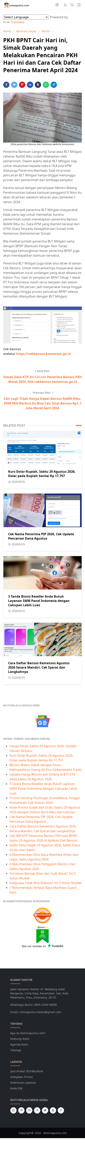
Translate (17, 22)
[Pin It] (22, 85)
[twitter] (45, 1110)
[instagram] (57, 5)
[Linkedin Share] (30, 85)
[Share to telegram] (54, 85)
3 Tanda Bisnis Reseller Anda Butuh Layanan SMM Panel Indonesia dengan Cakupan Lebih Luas (39, 600)
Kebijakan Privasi (21, 1077)
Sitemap (15, 1050)
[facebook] (37, 1110)
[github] (61, 1110)
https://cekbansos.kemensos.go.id (43, 354)
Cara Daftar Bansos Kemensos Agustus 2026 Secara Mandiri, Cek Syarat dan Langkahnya (39, 667)
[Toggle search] (72, 4)
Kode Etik (16, 1088)
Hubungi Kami (19, 1039)
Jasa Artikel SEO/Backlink (26, 1071)
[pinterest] (21, 1110)
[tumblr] (53, 1110)
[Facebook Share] (6, 85)
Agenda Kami (19, 1044)
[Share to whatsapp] (46, 85)
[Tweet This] (14, 85)
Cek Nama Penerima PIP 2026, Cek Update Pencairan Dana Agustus (41, 536)
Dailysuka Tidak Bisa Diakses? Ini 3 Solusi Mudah (45, 883)
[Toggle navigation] (79, 5)
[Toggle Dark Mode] (65, 5)
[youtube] (29, 1110)
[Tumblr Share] (38, 85)
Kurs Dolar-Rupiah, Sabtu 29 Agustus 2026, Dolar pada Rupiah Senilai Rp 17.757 (42, 473)
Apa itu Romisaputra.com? (27, 1033)
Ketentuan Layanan (23, 1082)
